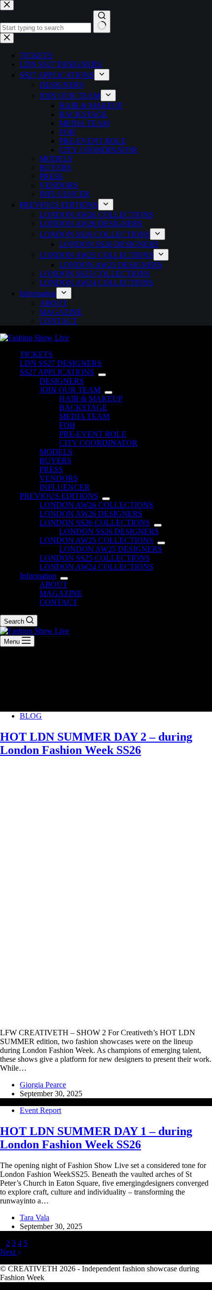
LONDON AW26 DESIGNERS (90, 514)
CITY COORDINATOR (98, 443)
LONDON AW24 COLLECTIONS (96, 567)
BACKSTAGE (83, 407)
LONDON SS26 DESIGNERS (109, 531)
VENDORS (58, 478)
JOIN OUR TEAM (70, 390)
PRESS (51, 469)
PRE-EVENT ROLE (92, 434)
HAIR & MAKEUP (91, 398)
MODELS (55, 452)
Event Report (40, 1110)
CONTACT (58, 602)
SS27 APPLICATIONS (57, 372)
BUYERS (55, 460)
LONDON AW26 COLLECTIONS (96, 505)
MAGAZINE (60, 593)
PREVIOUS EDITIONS (59, 496)
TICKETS (36, 354)
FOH (67, 425)
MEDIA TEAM (84, 416)
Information (38, 575)
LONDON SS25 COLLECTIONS (94, 558)
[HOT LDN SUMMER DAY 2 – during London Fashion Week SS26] (106, 1016)
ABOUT (53, 584)
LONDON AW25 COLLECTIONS (96, 540)
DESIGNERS (61, 381)
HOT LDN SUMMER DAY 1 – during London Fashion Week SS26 (96, 1138)
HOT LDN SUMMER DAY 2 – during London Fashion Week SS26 (96, 743)
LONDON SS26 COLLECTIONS (94, 522)
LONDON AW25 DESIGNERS (110, 549)
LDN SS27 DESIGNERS (61, 363)
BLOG (31, 716)
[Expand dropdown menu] (102, 374)
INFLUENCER (64, 487)
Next (8, 1252)
